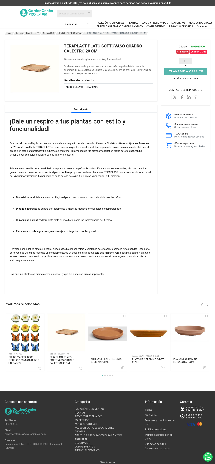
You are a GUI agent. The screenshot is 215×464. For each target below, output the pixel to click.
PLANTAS (133, 22)
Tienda (19, 33)
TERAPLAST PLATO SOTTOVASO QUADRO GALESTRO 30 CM (62, 360)
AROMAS (80, 431)
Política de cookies (155, 429)
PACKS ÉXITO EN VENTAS (110, 22)
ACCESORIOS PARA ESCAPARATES (94, 427)
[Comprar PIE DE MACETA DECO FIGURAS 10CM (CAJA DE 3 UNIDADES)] (39, 368)
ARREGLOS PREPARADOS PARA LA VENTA (120, 26)
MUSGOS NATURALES (200, 22)
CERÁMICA (48, 33)
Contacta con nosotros (157, 448)
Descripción (81, 109)
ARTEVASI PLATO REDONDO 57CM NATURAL (106, 360)
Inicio (9, 33)
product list (151, 415)
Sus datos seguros (155, 443)
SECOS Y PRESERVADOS (154, 22)
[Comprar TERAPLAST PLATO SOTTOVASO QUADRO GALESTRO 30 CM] (81, 368)
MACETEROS (178, 22)
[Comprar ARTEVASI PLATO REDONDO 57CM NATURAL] (122, 367)
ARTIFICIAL (81, 439)
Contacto (201, 26)
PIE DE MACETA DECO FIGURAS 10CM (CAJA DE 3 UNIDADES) (23, 360)
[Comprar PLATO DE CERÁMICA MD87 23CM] (163, 368)
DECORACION (82, 442)
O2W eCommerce (107, 462)
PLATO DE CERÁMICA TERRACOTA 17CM (185, 360)
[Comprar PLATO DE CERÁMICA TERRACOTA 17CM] (204, 367)
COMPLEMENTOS (155, 26)
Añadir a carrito (188, 71)
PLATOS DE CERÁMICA (69, 33)
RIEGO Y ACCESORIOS (181, 26)
